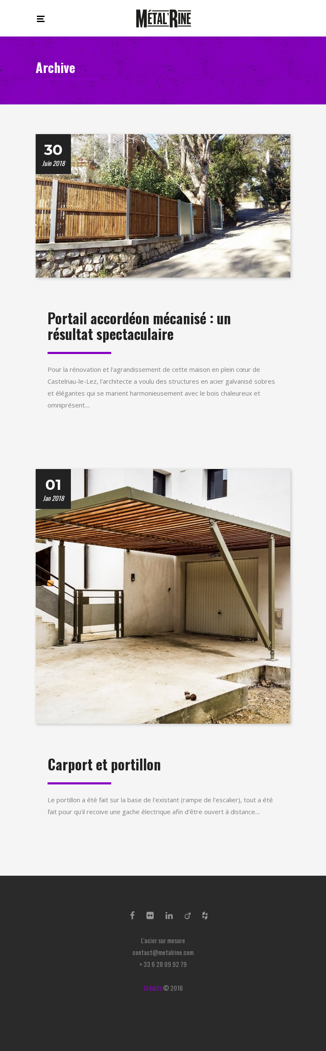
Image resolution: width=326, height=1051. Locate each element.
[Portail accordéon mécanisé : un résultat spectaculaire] (163, 204)
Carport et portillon (104, 764)
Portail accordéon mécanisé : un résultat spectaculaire (139, 326)
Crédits (152, 987)
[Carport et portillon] (163, 595)
